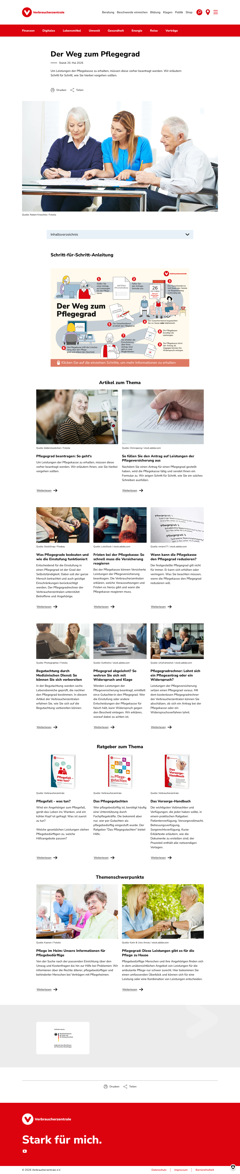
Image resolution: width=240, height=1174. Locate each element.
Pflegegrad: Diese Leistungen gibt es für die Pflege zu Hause (158, 952)
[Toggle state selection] (208, 12)
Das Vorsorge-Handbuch (171, 801)
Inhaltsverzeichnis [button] (64, 234)
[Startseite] (43, 12)
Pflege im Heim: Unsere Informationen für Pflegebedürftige (70, 952)
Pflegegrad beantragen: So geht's (64, 456)
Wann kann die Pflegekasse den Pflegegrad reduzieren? (174, 556)
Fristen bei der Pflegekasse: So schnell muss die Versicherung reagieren (118, 559)
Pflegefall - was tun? (53, 801)
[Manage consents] (233, 1167)
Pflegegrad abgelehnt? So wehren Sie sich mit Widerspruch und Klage (114, 675)
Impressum (181, 1170)
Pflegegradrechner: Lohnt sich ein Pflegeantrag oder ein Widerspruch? (175, 675)
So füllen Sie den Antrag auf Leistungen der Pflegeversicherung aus (158, 458)
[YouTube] (24, 1151)
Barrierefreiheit (205, 1170)
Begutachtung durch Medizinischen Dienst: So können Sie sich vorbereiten (59, 675)
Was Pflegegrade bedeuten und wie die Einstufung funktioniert (62, 556)
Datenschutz (159, 1170)
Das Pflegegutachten (110, 801)
